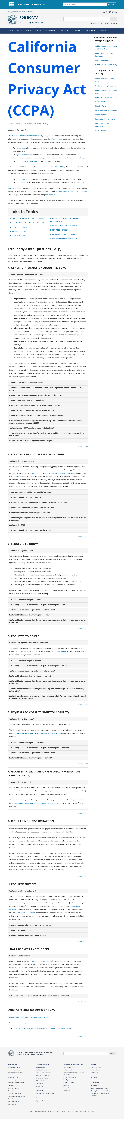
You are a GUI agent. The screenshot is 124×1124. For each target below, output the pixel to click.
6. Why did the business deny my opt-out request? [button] (29, 512)
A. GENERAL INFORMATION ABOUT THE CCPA (27, 218)
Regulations (50, 30)
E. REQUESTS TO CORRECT (20, 236)
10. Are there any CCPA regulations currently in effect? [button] (31, 428)
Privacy (18, 124)
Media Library (95, 1073)
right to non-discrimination (26, 161)
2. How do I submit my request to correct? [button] (26, 742)
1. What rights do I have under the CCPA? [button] (26, 274)
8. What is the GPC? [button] (17, 525)
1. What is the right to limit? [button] (20, 782)
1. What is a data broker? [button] (19, 956)
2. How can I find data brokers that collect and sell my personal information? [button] (40, 996)
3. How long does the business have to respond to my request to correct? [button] (39, 748)
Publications (39, 1083)
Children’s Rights (68, 1070)
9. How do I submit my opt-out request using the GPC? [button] (31, 530)
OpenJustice (67, 1090)
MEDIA (93, 1064)
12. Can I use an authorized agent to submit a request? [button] (31, 441)
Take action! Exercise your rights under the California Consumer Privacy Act (43, 1028)
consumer (35, 473)
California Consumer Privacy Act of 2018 (26, 136)
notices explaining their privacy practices (71, 191)
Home (10, 30)
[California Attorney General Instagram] (112, 11)
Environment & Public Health (16, 1096)
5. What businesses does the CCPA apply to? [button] (27, 400)
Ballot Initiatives (40, 1067)
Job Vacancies (95, 1085)
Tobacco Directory (13, 1101)
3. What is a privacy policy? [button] (20, 930)
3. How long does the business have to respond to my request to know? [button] (38, 605)
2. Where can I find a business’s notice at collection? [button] (30, 925)
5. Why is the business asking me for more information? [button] (32, 507)
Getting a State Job (96, 1080)
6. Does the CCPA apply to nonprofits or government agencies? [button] (34, 405)
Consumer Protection (14, 1093)
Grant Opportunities (14, 1099)
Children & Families (13, 1088)
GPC (81, 158)
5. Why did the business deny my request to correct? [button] (30, 758)
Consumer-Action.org (17, 1023)
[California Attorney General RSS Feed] (103, 11)
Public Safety (12, 1080)
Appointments (90, 30)
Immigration (66, 1088)
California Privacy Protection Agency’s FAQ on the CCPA (30, 1017)
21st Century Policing (69, 1067)
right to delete (21, 154)
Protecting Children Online (105, 119)
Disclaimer (83, 1111)
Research (11, 1085)
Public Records (40, 1081)
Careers (38, 30)
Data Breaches (100, 101)
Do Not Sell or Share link (26, 913)
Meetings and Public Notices (44, 1075)
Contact (104, 30)
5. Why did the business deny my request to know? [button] (29, 615)
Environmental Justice (69, 1077)
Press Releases (95, 1070)
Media (28, 30)
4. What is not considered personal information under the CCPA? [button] (35, 395)
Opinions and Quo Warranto (16, 1083)
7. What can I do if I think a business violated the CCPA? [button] (32, 410)
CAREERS (94, 1077)
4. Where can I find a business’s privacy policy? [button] (28, 935)
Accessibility (51, 1111)
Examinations (95, 1083)
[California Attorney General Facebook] (106, 11)
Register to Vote (40, 1101)
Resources (63, 30)
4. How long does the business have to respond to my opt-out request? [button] (38, 502)
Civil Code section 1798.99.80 (38, 961)
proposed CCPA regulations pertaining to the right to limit (34, 803)
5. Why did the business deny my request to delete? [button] (30, 676)
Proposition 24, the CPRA (54, 167)
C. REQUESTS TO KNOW (19, 227)
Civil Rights (11, 1091)
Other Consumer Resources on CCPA (64, 238)
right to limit (20, 182)
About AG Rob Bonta (14, 1067)
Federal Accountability (69, 1082)
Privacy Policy (61, 1111)
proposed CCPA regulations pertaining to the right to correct (35, 733)
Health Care (66, 1085)
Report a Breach (101, 115)
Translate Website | (104, 23)
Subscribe (111, 4)
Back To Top (83, 447)
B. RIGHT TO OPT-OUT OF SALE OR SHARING (27, 223)
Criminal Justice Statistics (43, 1073)
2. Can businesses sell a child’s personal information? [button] (30, 492)
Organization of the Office (15, 1073)
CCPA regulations (57, 139)
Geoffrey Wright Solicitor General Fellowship (100, 1094)
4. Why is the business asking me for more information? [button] (32, 610)
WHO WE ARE (13, 1064)
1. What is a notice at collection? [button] (22, 891)
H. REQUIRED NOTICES (59, 230)
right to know (21, 148)
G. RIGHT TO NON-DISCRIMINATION (64, 225)
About (19, 30)
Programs (76, 30)
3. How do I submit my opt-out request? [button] (25, 497)
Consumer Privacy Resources (106, 97)
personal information (66, 473)
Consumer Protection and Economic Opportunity (73, 1073)
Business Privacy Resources (105, 86)
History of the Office (14, 1070)
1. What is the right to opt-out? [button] (22, 461)
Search (114, 19)
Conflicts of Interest (41, 1070)
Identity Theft (100, 106)
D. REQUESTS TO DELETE (20, 231)
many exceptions (59, 651)
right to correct (21, 179)
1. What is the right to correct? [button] (21, 719)
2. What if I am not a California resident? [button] (26, 382)
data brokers (50, 195)
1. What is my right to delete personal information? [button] (30, 643)
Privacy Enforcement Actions (106, 110)
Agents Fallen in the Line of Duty (45, 1093)
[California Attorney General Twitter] (109, 11)
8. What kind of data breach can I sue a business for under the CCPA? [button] (37, 415)
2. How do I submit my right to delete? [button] (25, 661)
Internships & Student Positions (100, 1088)
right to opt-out (22, 158)
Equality (65, 1080)
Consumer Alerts (96, 1067)
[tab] (48, 274)
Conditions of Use (72, 1111)
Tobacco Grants (12, 1104)
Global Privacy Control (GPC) (106, 65)
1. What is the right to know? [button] (21, 550)
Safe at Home (100, 130)
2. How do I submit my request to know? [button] (25, 600)
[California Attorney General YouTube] (116, 11)
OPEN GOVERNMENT (43, 1064)
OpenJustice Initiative (42, 1078)
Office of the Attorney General (37, 1111)
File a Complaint (101, 60)
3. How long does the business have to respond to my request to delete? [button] (38, 666)
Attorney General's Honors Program (101, 1091)
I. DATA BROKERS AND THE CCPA (62, 234)
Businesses (12, 188)
